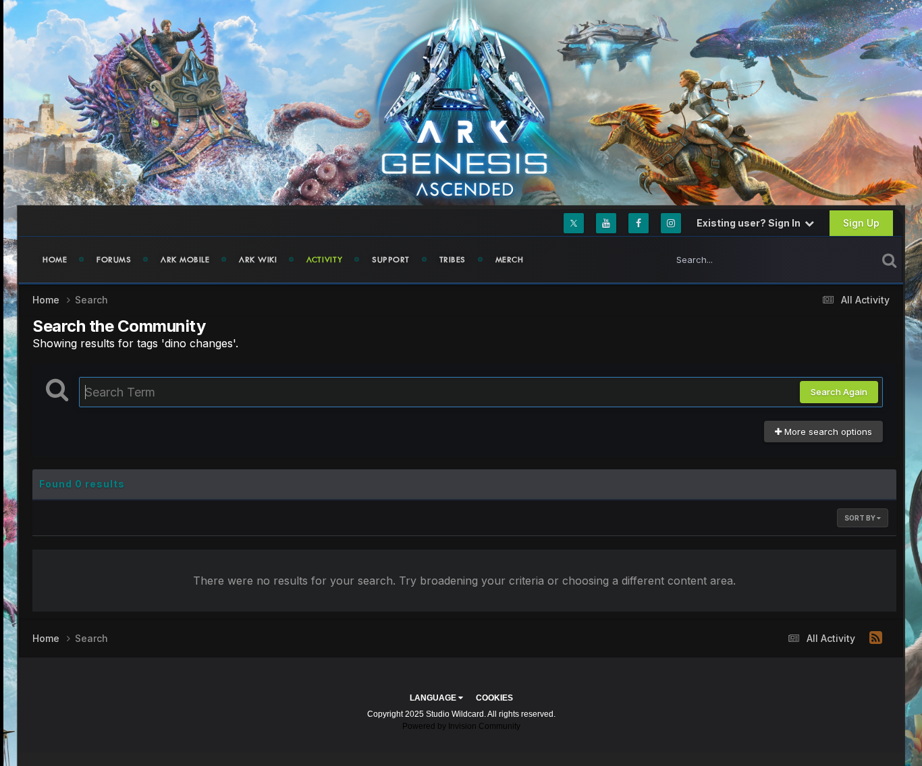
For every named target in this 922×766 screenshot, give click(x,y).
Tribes (452, 259)
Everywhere (835, 259)
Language (434, 698)
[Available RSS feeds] (876, 637)
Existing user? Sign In (751, 223)
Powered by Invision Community (461, 726)
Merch (509, 259)
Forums (114, 259)
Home (55, 259)
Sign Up (861, 223)
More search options (827, 431)
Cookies (494, 698)
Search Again (839, 391)
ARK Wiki (258, 259)
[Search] (889, 259)
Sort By (860, 518)
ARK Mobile (185, 259)
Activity (324, 259)
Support (391, 259)
